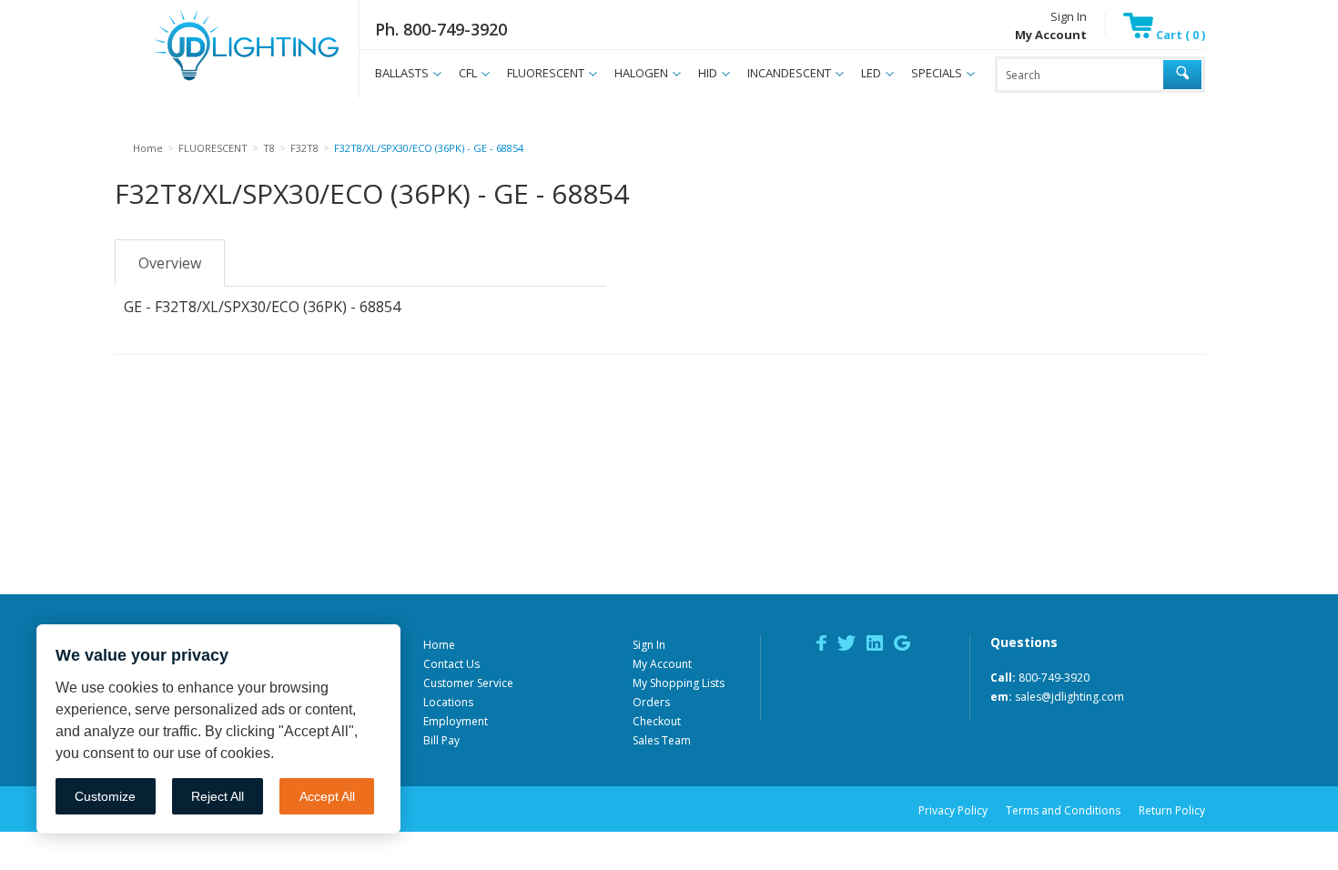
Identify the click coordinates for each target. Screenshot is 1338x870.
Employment (455, 721)
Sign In (1068, 16)
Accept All (327, 796)
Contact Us (451, 664)
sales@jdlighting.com (1069, 696)
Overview (169, 263)
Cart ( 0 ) (1179, 34)
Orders (651, 702)
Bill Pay (441, 740)
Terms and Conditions (1063, 810)
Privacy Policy (953, 810)
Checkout (657, 721)
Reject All (217, 796)
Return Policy (1172, 810)
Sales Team (662, 740)
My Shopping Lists (679, 683)
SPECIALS (936, 73)
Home (439, 644)
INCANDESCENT (789, 73)
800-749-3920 (1054, 677)
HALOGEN (641, 73)
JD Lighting (223, 80)
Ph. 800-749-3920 (441, 29)
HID (707, 73)
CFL (468, 73)
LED (871, 73)
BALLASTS (402, 73)
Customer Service (468, 683)
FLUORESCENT (545, 73)
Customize (105, 796)
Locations (448, 702)
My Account (662, 664)
